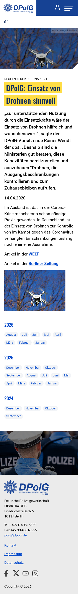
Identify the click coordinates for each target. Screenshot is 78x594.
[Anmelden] (56, 8)
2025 (8, 357)
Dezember (13, 367)
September (13, 375)
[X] (14, 572)
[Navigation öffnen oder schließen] (68, 8)
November (32, 367)
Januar (40, 342)
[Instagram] (33, 572)
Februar (24, 342)
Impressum (13, 554)
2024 (8, 398)
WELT (34, 254)
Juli (24, 334)
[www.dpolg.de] (6, 22)
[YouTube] (24, 572)
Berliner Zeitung (43, 263)
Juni (35, 334)
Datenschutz (14, 563)
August (11, 334)
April (58, 334)
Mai (46, 334)
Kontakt (10, 545)
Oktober (50, 367)
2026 (8, 324)
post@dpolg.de (15, 535)
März (9, 342)
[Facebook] (7, 572)
